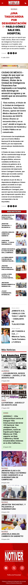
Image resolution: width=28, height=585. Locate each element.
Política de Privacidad (14, 575)
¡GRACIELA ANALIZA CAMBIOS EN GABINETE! (7, 233)
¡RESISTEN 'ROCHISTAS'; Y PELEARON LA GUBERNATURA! (13, 506)
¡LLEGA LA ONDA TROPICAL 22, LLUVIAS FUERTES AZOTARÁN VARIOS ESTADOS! (7, 278)
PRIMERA (3, 400)
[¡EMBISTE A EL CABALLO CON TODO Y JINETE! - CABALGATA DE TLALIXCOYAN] (5, 317)
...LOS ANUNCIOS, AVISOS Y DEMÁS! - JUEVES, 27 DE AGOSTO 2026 (13, 375)
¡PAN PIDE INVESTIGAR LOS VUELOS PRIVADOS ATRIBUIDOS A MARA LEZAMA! (7, 269)
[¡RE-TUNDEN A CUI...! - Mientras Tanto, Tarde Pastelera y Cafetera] (5, 335)
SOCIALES (5, 412)
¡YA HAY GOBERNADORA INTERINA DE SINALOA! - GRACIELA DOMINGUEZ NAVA (8, 294)
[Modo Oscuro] (26, 3)
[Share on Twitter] (8, 53)
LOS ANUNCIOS (5, 370)
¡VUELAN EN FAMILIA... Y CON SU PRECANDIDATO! (7, 242)
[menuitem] (14, 575)
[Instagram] (22, 568)
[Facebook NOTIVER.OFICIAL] (6, 568)
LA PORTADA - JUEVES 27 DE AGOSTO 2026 (12, 404)
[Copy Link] (13, 53)
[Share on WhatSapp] (16, 53)
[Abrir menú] (2, 3)
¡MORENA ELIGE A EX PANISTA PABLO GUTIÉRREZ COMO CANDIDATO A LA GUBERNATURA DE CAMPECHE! (13, 475)
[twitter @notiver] (14, 568)
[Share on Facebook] (11, 53)
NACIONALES (14, 9)
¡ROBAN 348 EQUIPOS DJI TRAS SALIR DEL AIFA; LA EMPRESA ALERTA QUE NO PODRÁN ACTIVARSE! (8, 252)
